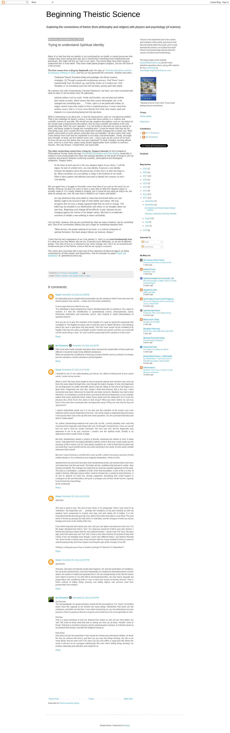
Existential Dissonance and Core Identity (100, 153)
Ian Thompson (62, 346)
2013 (145, 191)
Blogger (126, 725)
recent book (151, 68)
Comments (148, 247)
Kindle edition (146, 116)
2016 (145, 180)
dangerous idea (150, 290)
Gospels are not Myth (151, 322)
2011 (145, 198)
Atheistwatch (149, 367)
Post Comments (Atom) (69, 703)
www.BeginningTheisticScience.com (155, 70)
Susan (58, 295)
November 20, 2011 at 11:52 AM (75, 370)
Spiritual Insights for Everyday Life (158, 278)
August (148, 218)
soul (70, 276)
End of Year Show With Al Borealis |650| (158, 331)
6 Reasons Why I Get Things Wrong (157, 313)
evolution (64, 276)
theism (81, 276)
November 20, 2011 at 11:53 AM (75, 496)
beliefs (57, 276)
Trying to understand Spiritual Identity (160, 214)
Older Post (128, 699)
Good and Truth (150, 347)
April (147, 226)
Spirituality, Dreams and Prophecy (158, 299)
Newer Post (54, 699)
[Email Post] (84, 273)
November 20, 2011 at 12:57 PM (75, 560)
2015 (145, 183)
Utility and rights (149, 292)
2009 (145, 230)
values (87, 276)
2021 (145, 169)
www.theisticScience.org (150, 63)
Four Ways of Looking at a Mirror (155, 349)
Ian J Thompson (152, 133)
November (149, 205)
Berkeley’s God (149, 272)
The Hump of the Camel (153, 260)
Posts (146, 242)
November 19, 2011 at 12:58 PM (75, 295)
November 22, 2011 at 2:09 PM (86, 598)
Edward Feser (149, 269)
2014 (145, 187)
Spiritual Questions (151, 310)
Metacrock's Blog (151, 319)
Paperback (144, 122)
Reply (58, 336)
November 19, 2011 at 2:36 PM (86, 346)
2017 (145, 176)
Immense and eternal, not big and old (157, 262)
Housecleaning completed (153, 340)
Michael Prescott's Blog (153, 338)
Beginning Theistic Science (93, 14)
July (147, 222)
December (149, 201)
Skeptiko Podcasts (151, 329)
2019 (145, 172)
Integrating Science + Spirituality (157, 356)
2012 (145, 194)
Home (91, 699)
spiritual (76, 276)
